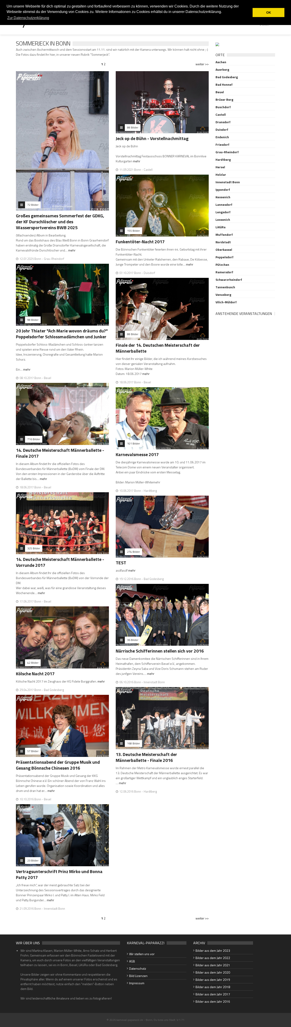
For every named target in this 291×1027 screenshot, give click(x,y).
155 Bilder (133, 231)
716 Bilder (33, 439)
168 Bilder (133, 743)
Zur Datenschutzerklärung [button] (28, 18)
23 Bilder (32, 860)
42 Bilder (32, 662)
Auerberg (222, 70)
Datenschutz (137, 968)
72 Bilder (32, 205)
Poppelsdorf (224, 257)
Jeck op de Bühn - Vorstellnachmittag (152, 138)
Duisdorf (222, 130)
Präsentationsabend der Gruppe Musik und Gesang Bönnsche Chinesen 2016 (58, 764)
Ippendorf (223, 190)
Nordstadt (223, 242)
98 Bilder (32, 320)
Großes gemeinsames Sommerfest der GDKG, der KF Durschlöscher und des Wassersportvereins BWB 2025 (60, 221)
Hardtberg (223, 160)
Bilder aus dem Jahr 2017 (213, 994)
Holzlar (221, 175)
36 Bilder (132, 640)
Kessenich (223, 197)
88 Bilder (132, 127)
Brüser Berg (224, 100)
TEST (121, 562)
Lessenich (223, 220)
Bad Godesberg (227, 77)
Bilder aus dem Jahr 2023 (213, 950)
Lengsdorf (223, 212)
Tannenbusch (225, 287)
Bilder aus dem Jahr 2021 (213, 965)
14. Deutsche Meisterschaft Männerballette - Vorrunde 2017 (60, 562)
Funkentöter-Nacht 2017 (140, 241)
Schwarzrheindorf (229, 280)
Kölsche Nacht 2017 (35, 673)
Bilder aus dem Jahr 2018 (213, 986)
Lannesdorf (224, 205)
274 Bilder (133, 552)
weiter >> (202, 64)
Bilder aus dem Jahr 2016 (213, 1001)
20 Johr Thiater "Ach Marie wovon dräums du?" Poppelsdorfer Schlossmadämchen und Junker (62, 333)
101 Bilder (133, 443)
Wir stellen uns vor (142, 954)
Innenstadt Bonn (228, 182)
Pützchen (222, 265)
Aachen (221, 62)
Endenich (222, 137)
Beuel (220, 92)
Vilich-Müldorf (226, 302)
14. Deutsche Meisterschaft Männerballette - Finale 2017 (60, 453)
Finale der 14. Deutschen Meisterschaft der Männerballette (158, 347)
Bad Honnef (224, 85)
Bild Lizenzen (138, 975)
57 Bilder (32, 751)
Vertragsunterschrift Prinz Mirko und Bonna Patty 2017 (59, 874)
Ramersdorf (224, 272)
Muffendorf (224, 235)
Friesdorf (222, 145)
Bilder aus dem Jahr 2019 (213, 979)
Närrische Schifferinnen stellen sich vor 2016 (160, 650)
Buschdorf (223, 107)
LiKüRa (221, 227)
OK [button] (268, 12)
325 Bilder (33, 548)
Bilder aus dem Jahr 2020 (213, 972)
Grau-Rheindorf (227, 152)
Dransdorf (223, 122)
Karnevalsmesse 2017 (137, 454)
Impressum (136, 983)
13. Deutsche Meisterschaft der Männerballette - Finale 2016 (146, 757)
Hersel (220, 167)
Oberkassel (224, 250)
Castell (221, 115)
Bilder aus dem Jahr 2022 (213, 957)
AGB (132, 961)
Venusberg (223, 295)
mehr (71, 250)
